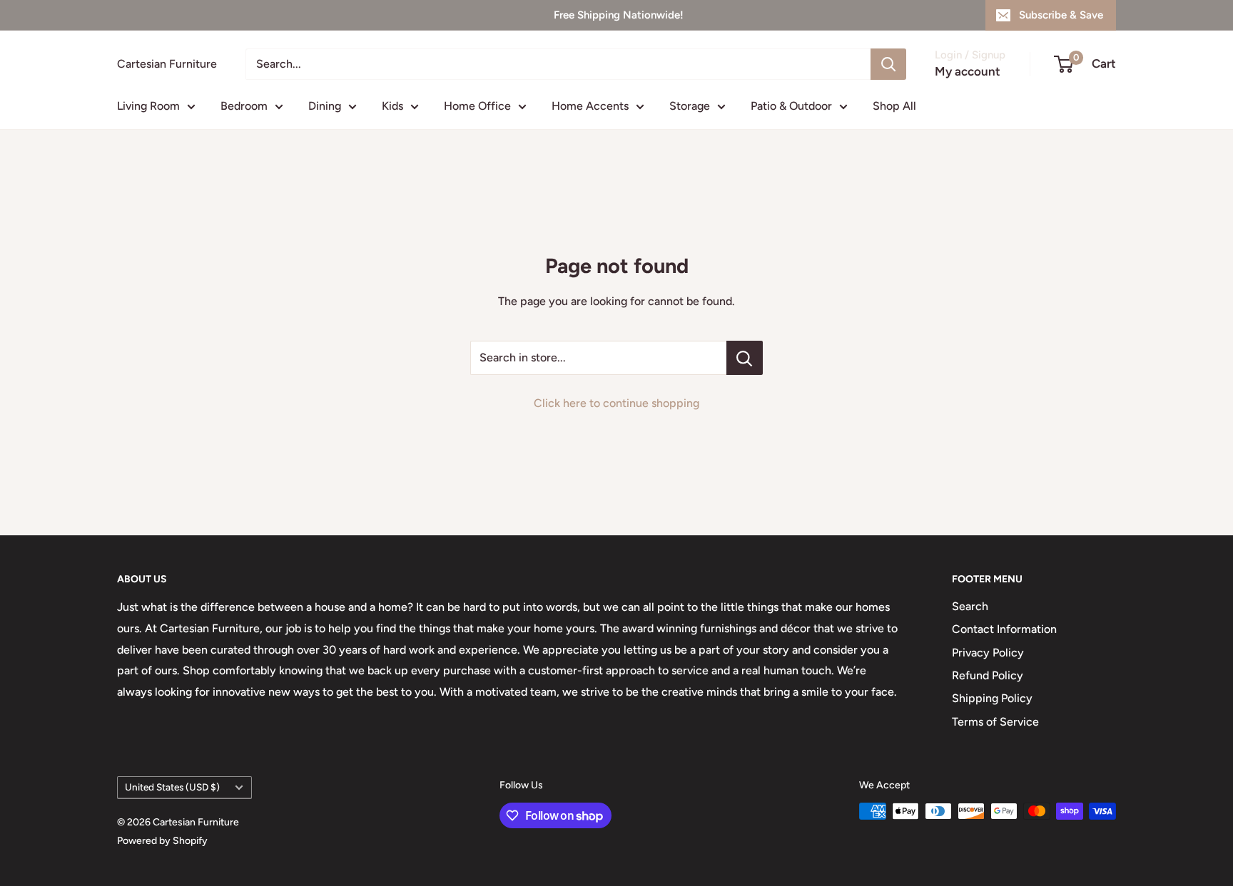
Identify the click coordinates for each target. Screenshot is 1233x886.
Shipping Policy (992, 698)
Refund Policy (987, 675)
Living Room (148, 106)
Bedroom (244, 106)
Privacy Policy (988, 652)
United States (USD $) (172, 787)
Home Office (477, 106)
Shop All (894, 106)
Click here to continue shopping (616, 403)
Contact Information (1004, 629)
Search (970, 606)
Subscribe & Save (1061, 15)
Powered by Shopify (162, 841)
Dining (324, 106)
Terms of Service (995, 721)
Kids (392, 106)
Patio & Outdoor (791, 106)
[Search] (888, 64)
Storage (689, 106)
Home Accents (590, 106)
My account (967, 71)
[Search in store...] (744, 358)
